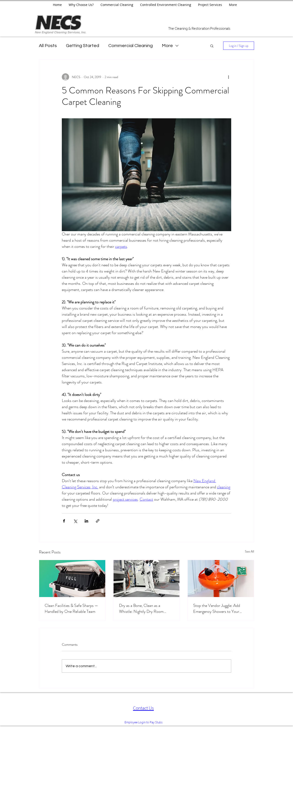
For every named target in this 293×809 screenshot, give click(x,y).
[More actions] (228, 77)
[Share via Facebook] (64, 521)
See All (249, 551)
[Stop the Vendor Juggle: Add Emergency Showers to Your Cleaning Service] (221, 578)
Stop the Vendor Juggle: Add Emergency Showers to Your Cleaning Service (216, 608)
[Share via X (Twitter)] (75, 521)
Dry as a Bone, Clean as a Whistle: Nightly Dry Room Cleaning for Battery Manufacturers (141, 608)
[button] (212, 46)
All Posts (48, 45)
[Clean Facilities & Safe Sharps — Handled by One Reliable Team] (72, 578)
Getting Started (82, 45)
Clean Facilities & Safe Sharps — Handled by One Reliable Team (71, 608)
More (167, 45)
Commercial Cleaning (130, 45)
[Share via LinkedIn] (86, 521)
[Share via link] (97, 521)
